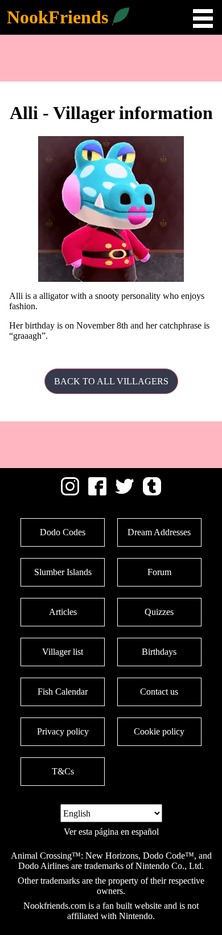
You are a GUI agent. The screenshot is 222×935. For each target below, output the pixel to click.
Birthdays (159, 652)
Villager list (62, 652)
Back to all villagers (111, 381)
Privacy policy (63, 731)
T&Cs (63, 771)
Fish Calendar (63, 691)
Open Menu (203, 18)
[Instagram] (70, 492)
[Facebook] (97, 492)
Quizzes (159, 612)
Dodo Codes (62, 532)
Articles (63, 612)
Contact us (159, 691)
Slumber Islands (63, 572)
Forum (159, 572)
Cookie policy (159, 731)
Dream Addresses (159, 532)
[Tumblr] (152, 492)
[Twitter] (125, 492)
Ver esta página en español (111, 831)
